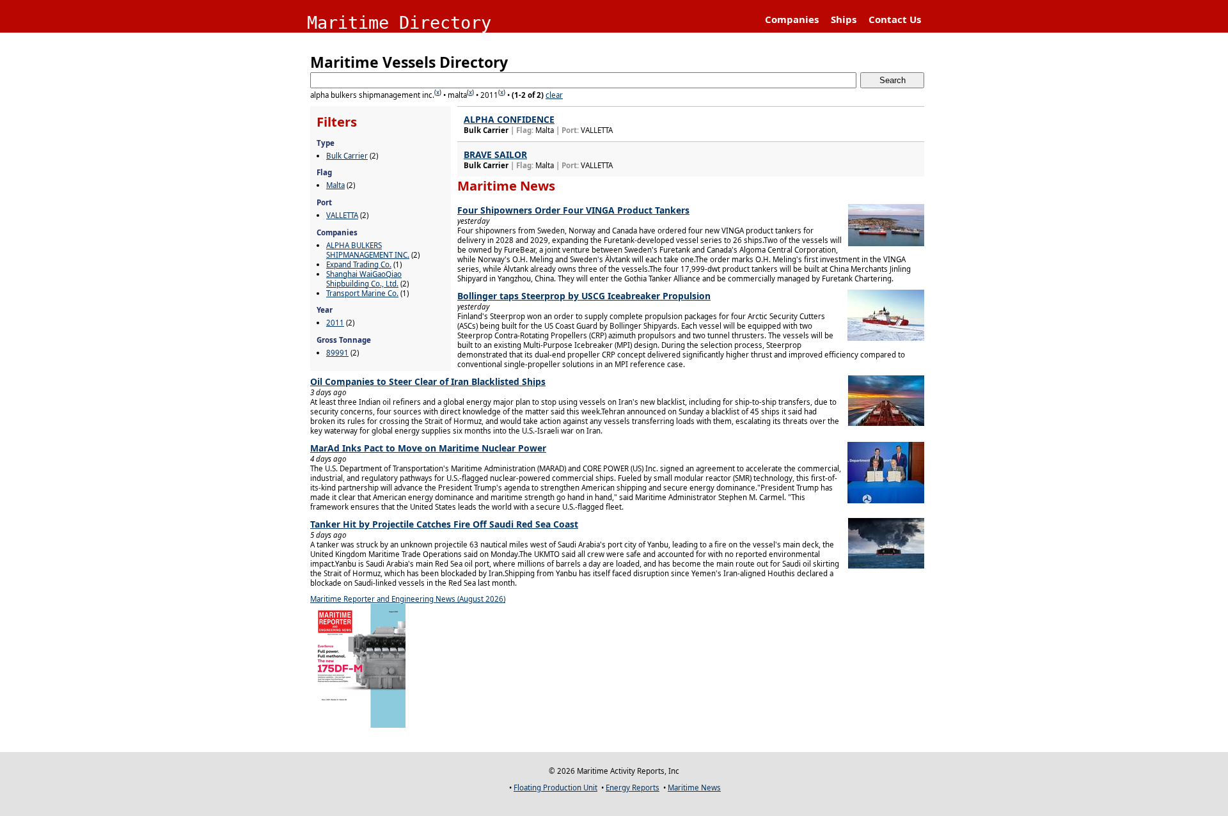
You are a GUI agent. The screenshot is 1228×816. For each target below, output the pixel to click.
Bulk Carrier (347, 156)
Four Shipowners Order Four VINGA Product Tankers (573, 210)
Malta (335, 185)
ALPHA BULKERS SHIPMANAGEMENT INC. (367, 250)
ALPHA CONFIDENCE (509, 119)
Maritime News (694, 787)
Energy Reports (632, 787)
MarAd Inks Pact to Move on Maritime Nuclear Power (428, 448)
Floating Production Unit (555, 787)
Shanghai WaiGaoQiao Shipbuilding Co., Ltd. (364, 278)
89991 (337, 352)
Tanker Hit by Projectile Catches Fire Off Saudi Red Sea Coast (444, 524)
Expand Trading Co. (358, 264)
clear (554, 95)
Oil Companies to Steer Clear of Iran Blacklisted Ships (428, 381)
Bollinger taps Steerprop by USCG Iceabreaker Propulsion (584, 296)
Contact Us (895, 19)
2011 (335, 322)
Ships (843, 19)
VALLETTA (342, 215)
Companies (792, 19)
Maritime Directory (399, 23)
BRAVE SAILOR (495, 154)
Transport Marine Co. (362, 293)
